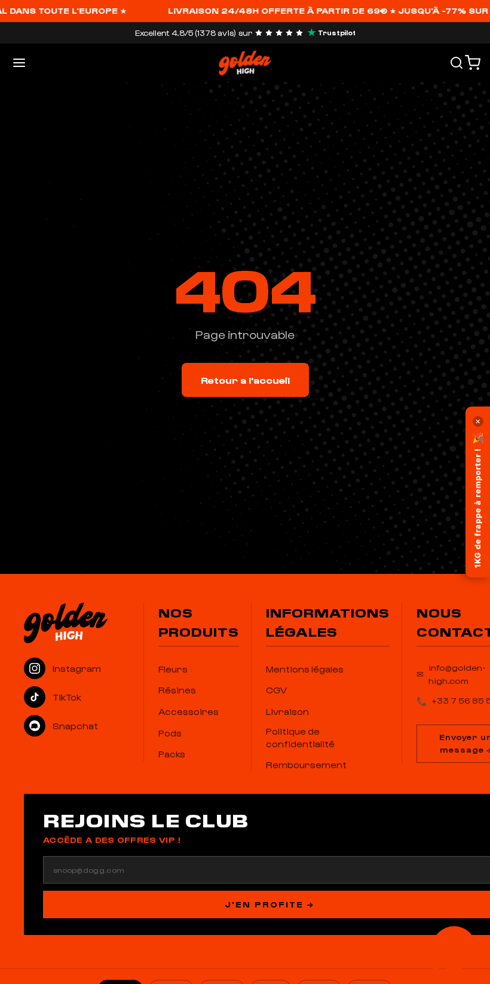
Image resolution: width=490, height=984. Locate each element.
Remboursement (306, 764)
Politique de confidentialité (300, 737)
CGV (276, 689)
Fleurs (173, 669)
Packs (171, 753)
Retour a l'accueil (245, 380)
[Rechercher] (456, 63)
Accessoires (188, 711)
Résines (177, 689)
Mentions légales (305, 669)
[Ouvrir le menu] (19, 62)
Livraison (287, 711)
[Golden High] (77, 623)
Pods (170, 733)
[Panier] (472, 63)
